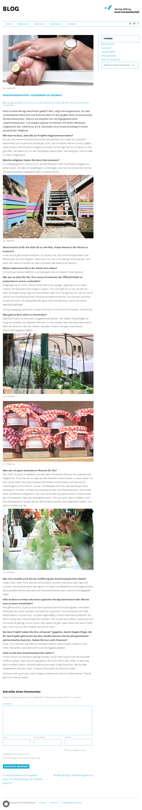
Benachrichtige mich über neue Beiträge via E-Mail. (23, 758)
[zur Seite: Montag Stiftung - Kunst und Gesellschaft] (121, 9)
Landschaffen (108, 51)
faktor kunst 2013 (30, 103)
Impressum (56, 24)
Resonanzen (107, 44)
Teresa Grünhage (75, 103)
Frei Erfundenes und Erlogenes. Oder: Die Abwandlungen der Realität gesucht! (22, 779)
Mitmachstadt (108, 55)
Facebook (137, 23)
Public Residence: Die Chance (49, 103)
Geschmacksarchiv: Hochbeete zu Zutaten (32, 95)
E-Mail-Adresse (40, 737)
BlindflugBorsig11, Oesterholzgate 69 (72, 775)
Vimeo (134, 23)
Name (5, 737)
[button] (6, 804)
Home (9, 24)
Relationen (23, 24)
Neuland (106, 48)
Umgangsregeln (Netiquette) (72, 802)
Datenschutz (54, 802)
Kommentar (7, 704)
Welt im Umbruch (110, 59)
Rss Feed (130, 23)
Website (67, 737)
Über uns (39, 24)
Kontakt (71, 24)
